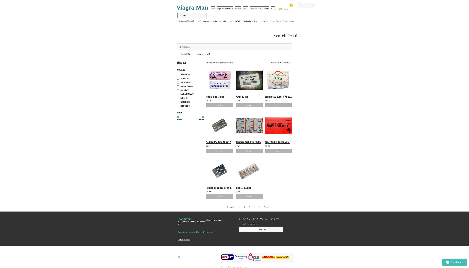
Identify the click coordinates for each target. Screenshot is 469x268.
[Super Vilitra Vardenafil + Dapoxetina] (278, 125)
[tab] (185, 54)
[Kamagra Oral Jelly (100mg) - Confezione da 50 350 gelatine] (249, 125)
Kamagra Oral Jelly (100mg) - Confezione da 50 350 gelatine (249, 142)
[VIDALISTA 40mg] (249, 171)
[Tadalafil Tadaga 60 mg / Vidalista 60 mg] (219, 125)
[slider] (178, 117)
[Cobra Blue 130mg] (219, 80)
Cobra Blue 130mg (215, 96)
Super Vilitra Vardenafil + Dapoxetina (278, 142)
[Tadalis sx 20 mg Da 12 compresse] (219, 171)
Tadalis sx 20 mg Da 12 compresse (219, 188)
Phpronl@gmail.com (188, 224)
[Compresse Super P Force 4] (278, 80)
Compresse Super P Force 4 (278, 96)
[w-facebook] (179, 257)
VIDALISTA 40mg (243, 188)
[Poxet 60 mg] (249, 80)
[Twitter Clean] (183, 256)
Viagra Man (192, 7)
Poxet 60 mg (242, 96)
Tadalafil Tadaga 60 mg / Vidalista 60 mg (219, 142)
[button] (291, 4)
